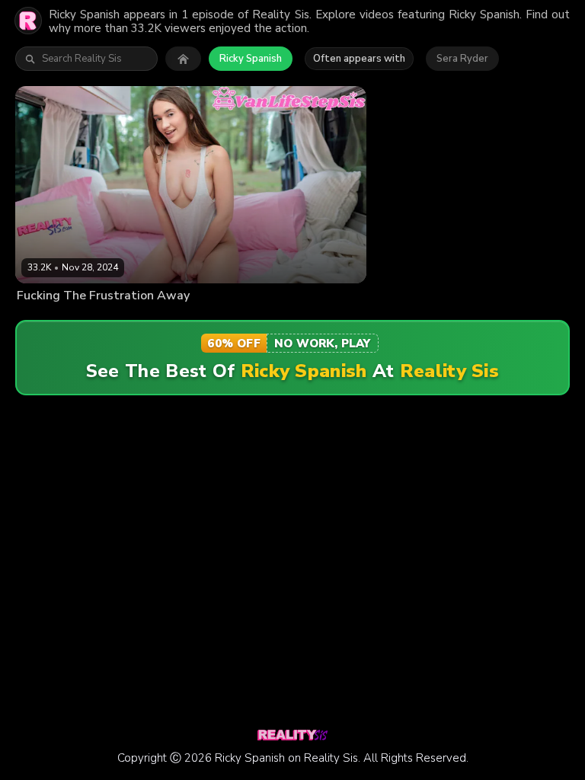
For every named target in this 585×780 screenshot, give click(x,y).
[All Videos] (183, 58)
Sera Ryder (462, 59)
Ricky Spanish (250, 59)
